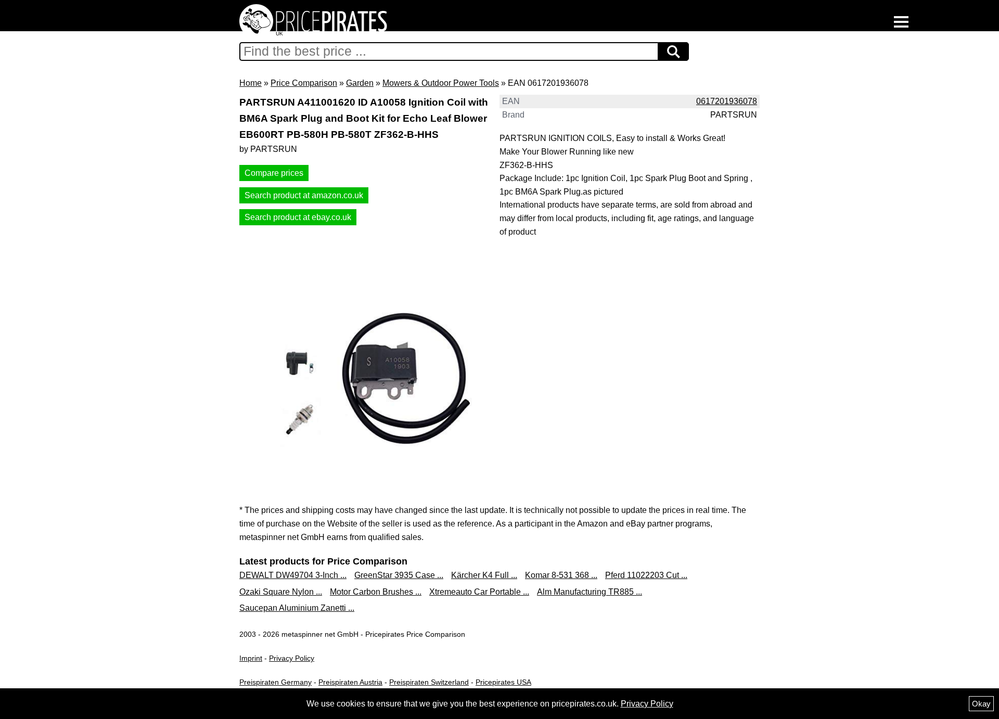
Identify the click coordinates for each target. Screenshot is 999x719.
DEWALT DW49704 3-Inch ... (293, 575)
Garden (360, 83)
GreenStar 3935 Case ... (398, 575)
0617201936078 (726, 101)
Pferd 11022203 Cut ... (646, 575)
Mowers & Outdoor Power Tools (440, 83)
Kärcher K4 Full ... (484, 575)
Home (250, 83)
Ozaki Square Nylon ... (280, 591)
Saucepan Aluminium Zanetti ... (296, 608)
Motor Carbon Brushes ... (375, 591)
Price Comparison (304, 83)
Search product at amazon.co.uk (304, 195)
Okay (981, 703)
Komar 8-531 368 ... (561, 575)
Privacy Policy (291, 658)
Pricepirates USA (503, 682)
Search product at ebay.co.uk (298, 217)
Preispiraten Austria (350, 682)
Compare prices (274, 173)
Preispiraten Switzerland (429, 682)
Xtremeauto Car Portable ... (479, 591)
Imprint (250, 658)
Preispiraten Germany (275, 682)
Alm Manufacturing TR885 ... (589, 591)
